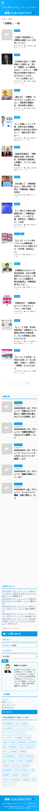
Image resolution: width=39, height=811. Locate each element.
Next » (27, 383)
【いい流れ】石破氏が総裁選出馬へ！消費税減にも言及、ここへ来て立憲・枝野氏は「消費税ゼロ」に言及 (25, 216)
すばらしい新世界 (21, 723)
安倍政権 (14, 751)
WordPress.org (8, 707)
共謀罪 (13, 742)
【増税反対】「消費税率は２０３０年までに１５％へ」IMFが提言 (25, 306)
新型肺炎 (29, 761)
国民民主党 (30, 747)
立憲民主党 (25, 775)
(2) (26, 170)
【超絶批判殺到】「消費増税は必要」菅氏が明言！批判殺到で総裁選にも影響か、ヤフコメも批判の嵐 (25, 159)
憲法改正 (12, 761)
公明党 (28, 737)
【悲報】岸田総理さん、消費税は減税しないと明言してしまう (25, 40)
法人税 (29, 371)
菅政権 (34, 108)
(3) (23, 83)
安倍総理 (23, 751)
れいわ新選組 (30, 341)
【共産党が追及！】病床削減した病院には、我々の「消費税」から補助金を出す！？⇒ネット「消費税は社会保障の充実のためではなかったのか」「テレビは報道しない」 (25, 70)
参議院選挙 (13, 747)
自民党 (5, 779)
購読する (9, 712)
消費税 (34, 81)
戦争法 (21, 761)
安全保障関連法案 (8, 756)
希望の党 (30, 756)
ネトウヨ (21, 733)
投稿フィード (7, 702)
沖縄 (32, 770)
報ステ (5, 751)
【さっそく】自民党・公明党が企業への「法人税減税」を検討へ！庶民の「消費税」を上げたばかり (25, 362)
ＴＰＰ (13, 784)
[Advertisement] (19, 523)
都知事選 (26, 779)
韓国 (33, 779)
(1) (31, 343)
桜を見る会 (15, 765)
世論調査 (19, 737)
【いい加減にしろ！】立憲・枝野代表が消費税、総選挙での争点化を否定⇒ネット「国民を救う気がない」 (25, 129)
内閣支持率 (22, 742)
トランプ (12, 733)
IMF (27, 311)
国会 (21, 747)
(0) (25, 47)
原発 (4, 747)
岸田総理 (29, 46)
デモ (4, 733)
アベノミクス (19, 728)
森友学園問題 (7, 770)
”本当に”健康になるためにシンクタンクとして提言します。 (19, 803)
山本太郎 (21, 756)
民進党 (25, 770)
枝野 (28, 138)
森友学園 (26, 765)
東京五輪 (6, 765)
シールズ (30, 728)
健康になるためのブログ (18, 12)
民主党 (17, 770)
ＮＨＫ (5, 784)
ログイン (5, 699)
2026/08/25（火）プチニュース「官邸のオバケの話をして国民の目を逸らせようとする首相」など (19, 593)
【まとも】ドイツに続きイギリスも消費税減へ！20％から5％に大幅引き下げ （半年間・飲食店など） (25, 246)
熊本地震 (6, 775)
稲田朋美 (15, 775)
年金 (4, 761)
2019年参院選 (7, 723)
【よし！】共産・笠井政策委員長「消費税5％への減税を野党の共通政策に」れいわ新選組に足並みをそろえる (25, 333)
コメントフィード (8, 705)
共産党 (29, 81)
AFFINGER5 (26, 808)
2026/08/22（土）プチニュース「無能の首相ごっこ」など (25, 474)
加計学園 (32, 742)
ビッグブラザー (8, 737)
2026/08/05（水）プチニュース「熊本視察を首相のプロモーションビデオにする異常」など (19, 621)
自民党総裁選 (15, 779)
